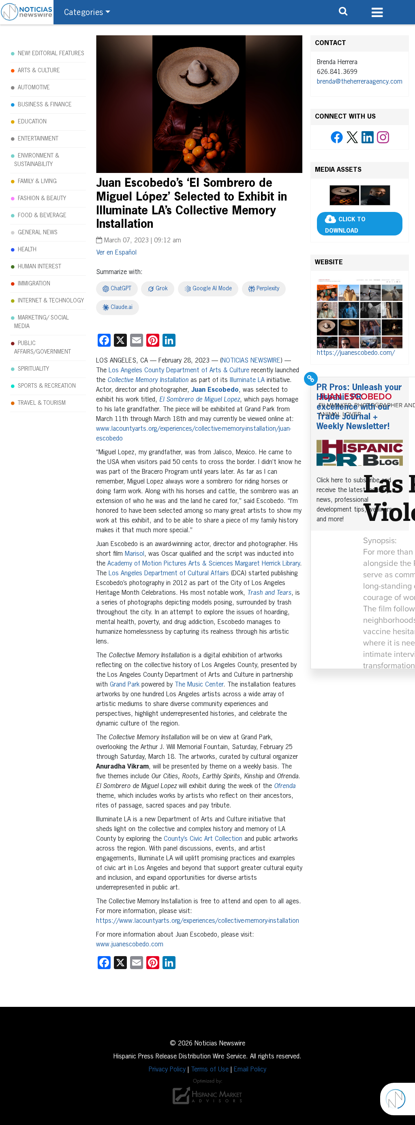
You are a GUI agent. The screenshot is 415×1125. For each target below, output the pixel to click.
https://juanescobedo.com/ (356, 353)
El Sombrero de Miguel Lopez (199, 400)
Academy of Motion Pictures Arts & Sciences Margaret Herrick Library (203, 564)
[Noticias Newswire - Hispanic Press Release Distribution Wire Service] (26, 12)
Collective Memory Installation (147, 380)
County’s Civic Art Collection (203, 839)
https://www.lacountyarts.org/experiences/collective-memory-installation (197, 921)
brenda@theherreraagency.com (359, 82)
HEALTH (27, 250)
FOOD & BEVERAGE (42, 215)
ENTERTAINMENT (38, 139)
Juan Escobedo (215, 390)
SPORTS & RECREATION (47, 386)
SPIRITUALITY (33, 369)
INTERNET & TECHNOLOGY (51, 301)
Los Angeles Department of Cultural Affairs (169, 573)
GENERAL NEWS (38, 232)
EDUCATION (32, 122)
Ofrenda (284, 786)
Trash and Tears (269, 593)
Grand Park (124, 685)
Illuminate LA (247, 380)
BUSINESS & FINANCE (45, 105)
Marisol (134, 554)
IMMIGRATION (34, 284)
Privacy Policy (167, 1070)
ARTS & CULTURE (39, 70)
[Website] (359, 312)
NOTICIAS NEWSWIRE (251, 361)
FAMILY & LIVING (37, 181)
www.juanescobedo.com (129, 944)
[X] (352, 137)
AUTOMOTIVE (34, 88)
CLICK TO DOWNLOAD (345, 225)
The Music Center (199, 685)
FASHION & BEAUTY (42, 198)
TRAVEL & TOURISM (42, 403)
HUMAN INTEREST (39, 267)
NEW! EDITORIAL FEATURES (51, 53)
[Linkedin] (367, 137)
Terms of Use (210, 1070)
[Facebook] (336, 137)
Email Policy (250, 1070)
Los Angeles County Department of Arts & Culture (179, 370)
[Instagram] (383, 137)
